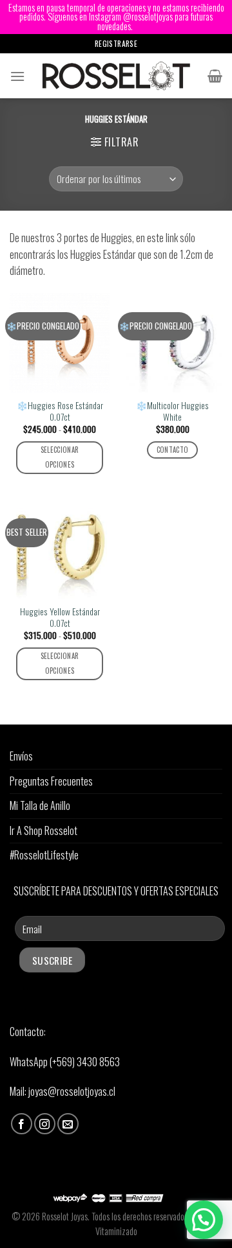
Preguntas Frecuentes (51, 781)
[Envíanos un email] (68, 1123)
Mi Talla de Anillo (40, 805)
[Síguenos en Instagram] (44, 1123)
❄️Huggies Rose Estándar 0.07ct (60, 411)
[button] (203, 1219)
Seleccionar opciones (60, 457)
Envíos (21, 756)
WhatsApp (30, 1061)
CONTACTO (173, 449)
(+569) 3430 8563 (85, 1061)
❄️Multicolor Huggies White (172, 411)
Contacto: (28, 1031)
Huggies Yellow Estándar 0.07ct (60, 617)
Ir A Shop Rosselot (43, 830)
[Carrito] (215, 76)
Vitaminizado (116, 1231)
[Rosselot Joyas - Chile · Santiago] (116, 75)
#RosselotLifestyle (44, 855)
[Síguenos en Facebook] (21, 1123)
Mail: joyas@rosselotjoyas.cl (62, 1091)
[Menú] (17, 76)
